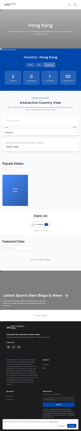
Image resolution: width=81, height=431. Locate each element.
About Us (10, 396)
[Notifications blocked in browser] (69, 4)
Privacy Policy (53, 422)
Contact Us (10, 399)
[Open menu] (75, 5)
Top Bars (46, 364)
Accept (71, 426)
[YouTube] (19, 347)
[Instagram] (8, 347)
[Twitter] (14, 347)
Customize (61, 426)
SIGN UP (58, 405)
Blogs (44, 368)
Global (30, 65)
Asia (39, 65)
